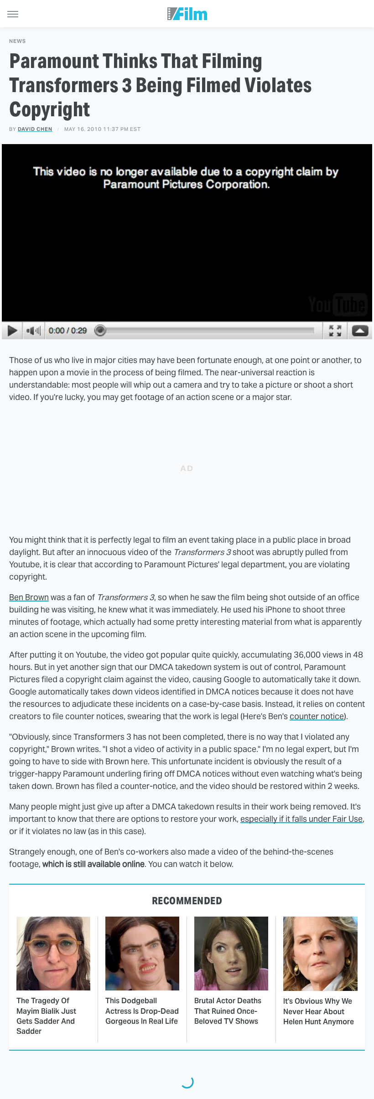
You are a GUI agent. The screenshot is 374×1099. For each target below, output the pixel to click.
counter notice (317, 716)
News (17, 41)
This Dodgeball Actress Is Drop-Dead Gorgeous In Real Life (142, 1011)
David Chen (35, 129)
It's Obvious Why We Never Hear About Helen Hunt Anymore (318, 1011)
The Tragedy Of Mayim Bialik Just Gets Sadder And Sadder (46, 1016)
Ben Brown (29, 597)
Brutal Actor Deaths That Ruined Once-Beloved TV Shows (227, 1011)
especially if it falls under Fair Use (301, 819)
